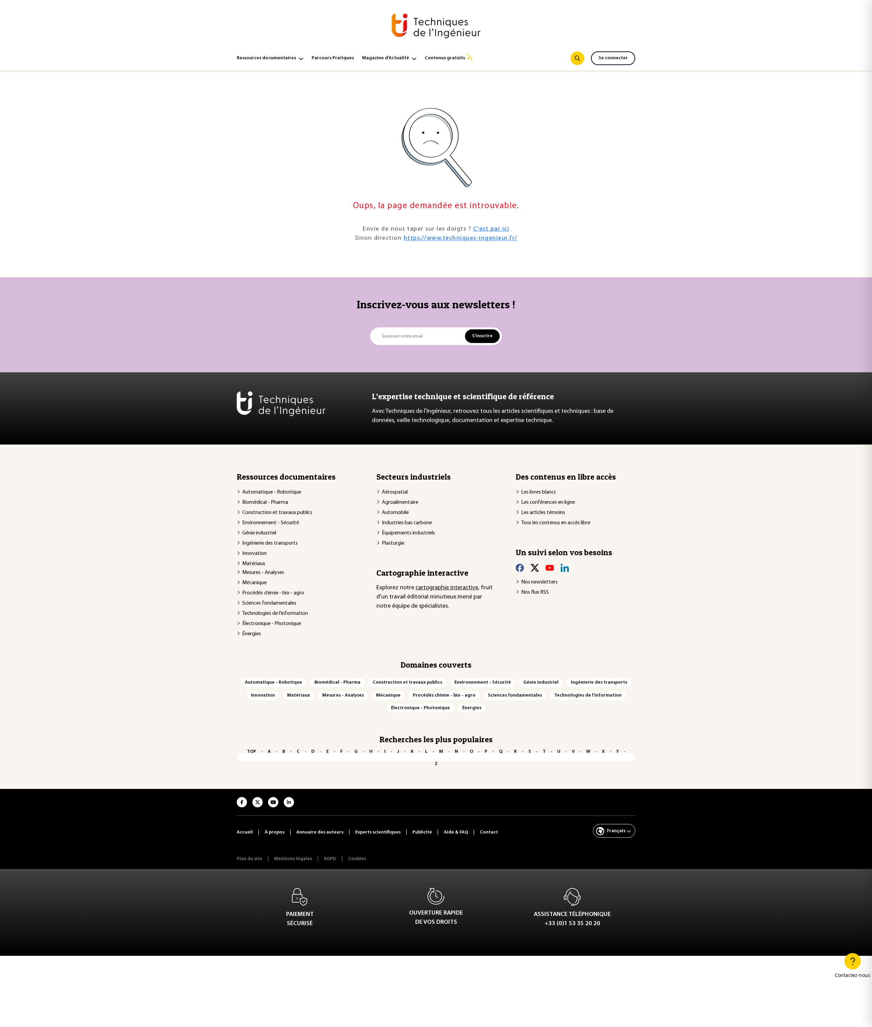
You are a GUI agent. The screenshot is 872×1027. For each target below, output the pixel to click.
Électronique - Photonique (271, 623)
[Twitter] (535, 567)
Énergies (251, 634)
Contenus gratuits (445, 58)
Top (251, 751)
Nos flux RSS (535, 592)
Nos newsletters (539, 582)
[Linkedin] (565, 567)
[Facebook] (520, 567)
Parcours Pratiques (333, 58)
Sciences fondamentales (269, 603)
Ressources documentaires (266, 58)
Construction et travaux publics (277, 512)
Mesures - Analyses (263, 572)
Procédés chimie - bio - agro (273, 593)
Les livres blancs (538, 492)
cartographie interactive (447, 588)
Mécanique (254, 583)
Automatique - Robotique (271, 492)
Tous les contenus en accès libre (555, 523)
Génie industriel (259, 533)
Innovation (254, 553)
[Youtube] (550, 567)
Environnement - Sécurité (270, 523)
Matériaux (253, 563)
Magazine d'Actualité (385, 58)
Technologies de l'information (275, 613)
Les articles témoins (543, 512)
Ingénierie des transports (270, 543)
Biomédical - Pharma (265, 502)
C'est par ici (491, 229)
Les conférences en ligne (548, 502)
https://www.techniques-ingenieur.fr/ (460, 238)
